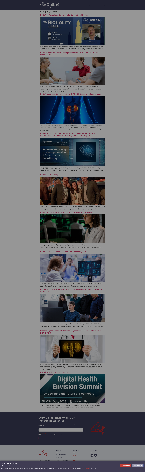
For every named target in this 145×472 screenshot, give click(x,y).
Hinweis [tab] (3, 465)
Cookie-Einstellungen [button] (86, 468)
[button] (125, 465)
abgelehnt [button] (71, 468)
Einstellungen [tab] (9, 465)
